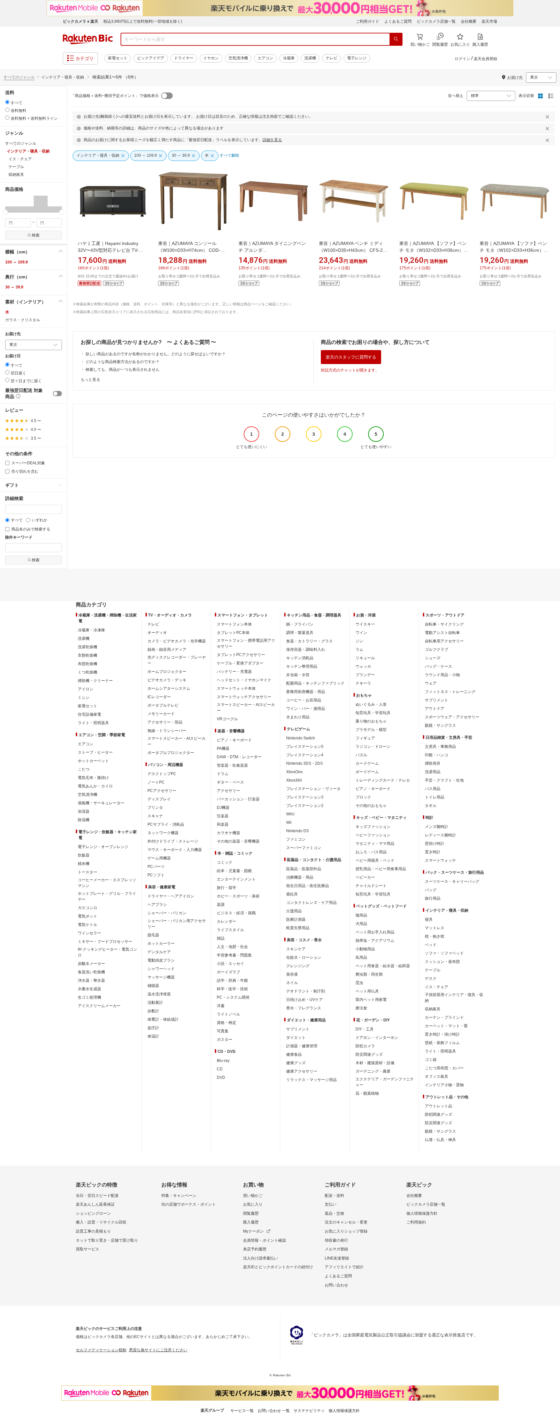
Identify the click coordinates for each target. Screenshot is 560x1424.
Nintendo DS (297, 831)
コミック (224, 862)
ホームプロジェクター (166, 671)
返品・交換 (334, 1213)
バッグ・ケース (438, 666)
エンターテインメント (236, 879)
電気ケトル (87, 924)
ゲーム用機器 (159, 858)
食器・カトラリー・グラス (309, 641)
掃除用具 (432, 763)
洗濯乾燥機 (87, 647)
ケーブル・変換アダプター (240, 663)
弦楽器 (222, 816)
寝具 (429, 919)
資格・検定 (226, 1022)
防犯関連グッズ (438, 1114)
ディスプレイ (159, 799)
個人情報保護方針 (422, 1213)
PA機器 (223, 748)
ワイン (361, 632)
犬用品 (361, 923)
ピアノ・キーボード (234, 740)
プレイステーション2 (304, 805)
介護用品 (294, 911)
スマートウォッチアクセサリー (244, 697)
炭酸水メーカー (91, 963)
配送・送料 (334, 1195)
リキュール (365, 658)
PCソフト (156, 875)
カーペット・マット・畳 (446, 1026)
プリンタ (155, 807)
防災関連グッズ (369, 1054)
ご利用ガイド (367, 21)
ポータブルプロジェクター (170, 752)
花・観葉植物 (367, 1093)
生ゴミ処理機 (89, 997)
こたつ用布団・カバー (444, 1068)
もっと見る (90, 379)
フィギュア (365, 738)
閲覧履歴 (251, 1213)
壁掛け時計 (434, 843)
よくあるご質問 (398, 21)
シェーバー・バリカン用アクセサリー (176, 924)
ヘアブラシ (157, 904)
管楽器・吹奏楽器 (232, 765)
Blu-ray (223, 1060)
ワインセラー (89, 933)
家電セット (117, 58)
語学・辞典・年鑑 (232, 980)
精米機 (83, 863)
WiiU (290, 814)
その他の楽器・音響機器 (238, 841)
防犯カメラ (365, 1046)
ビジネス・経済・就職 (236, 913)
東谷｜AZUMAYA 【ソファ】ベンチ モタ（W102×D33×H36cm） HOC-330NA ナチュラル (513, 250)
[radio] (7, 102)
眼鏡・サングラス (440, 725)
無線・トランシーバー (166, 730)
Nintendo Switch (300, 738)
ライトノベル (228, 1014)
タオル (431, 805)
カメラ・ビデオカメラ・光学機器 (176, 641)
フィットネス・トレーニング (450, 691)
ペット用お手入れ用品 (375, 932)
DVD (221, 1077)
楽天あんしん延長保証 (95, 1204)
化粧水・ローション (303, 957)
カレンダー (226, 921)
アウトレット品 (438, 1106)
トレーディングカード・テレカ (383, 780)
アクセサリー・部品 (164, 722)
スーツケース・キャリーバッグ (452, 881)
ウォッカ (363, 666)
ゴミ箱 (431, 1059)
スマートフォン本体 (234, 624)
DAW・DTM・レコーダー (239, 757)
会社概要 (468, 21)
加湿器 (83, 811)
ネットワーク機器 (163, 833)
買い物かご (252, 1195)
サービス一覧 (242, 1410)
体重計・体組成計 (163, 1019)
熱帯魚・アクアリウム (375, 940)
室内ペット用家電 (371, 999)
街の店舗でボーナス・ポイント (188, 1204)
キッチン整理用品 (301, 666)
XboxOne (294, 772)
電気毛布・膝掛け (93, 777)
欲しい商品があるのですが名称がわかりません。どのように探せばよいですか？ (156, 354)
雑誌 (221, 938)
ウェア (431, 683)
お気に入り (252, 1204)
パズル (361, 755)
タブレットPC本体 (233, 632)
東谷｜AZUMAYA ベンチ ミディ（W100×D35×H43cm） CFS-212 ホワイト (353, 250)
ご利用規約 (416, 1222)
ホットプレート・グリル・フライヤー (107, 896)
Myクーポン (253, 1231)
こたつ (83, 769)
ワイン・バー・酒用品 (305, 708)
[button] (12, 204)
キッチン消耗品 (299, 658)
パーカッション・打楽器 (238, 799)
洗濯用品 (432, 772)
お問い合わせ (336, 1285)
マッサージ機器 (161, 977)
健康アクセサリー (301, 1071)
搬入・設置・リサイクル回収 (101, 1222)
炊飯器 (83, 855)
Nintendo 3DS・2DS (304, 763)
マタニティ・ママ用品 (375, 843)
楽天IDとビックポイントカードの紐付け (278, 1267)
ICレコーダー (159, 697)
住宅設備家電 (89, 714)
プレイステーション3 (304, 797)
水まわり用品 (297, 717)
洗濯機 (310, 58)
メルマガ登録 (336, 1249)
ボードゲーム (367, 772)
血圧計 (153, 1028)
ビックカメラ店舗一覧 (436, 21)
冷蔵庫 (289, 58)
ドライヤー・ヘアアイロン (170, 896)
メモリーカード (161, 714)
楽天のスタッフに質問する (351, 357)
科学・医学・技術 (232, 989)
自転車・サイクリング (444, 624)
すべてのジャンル (19, 77)
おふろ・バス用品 (371, 852)
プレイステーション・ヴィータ (313, 788)
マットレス (434, 928)
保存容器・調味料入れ (305, 649)
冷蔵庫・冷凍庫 (91, 630)
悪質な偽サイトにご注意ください (158, 1350)
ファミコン (296, 839)
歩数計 (153, 1011)
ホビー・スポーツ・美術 (238, 896)
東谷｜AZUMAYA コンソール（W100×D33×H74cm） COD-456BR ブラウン (189, 250)
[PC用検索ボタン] (396, 39)
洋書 (221, 1006)
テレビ (331, 58)
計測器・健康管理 (301, 1046)
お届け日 (13, 356)
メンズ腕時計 (436, 826)
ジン (359, 641)
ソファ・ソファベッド (444, 953)
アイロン (85, 689)
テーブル (432, 970)
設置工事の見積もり (93, 1231)
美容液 (292, 974)
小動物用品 (365, 949)
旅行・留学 (226, 887)
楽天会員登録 (485, 58)
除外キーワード (18, 537)
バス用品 (432, 788)
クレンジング (297, 966)
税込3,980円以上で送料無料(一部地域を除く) (142, 21)
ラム (359, 649)
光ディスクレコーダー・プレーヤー (176, 660)
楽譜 (221, 904)
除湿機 (83, 820)
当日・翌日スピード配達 (97, 1195)
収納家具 (432, 1009)
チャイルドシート (371, 885)
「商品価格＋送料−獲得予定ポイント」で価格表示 (115, 95)
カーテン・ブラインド (444, 1017)
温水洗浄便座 (159, 994)
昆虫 (359, 982)
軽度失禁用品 (297, 928)
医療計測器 (296, 919)
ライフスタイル (230, 930)
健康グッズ (296, 1063)
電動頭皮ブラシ (161, 960)
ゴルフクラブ (436, 649)
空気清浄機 (238, 58)
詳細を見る (272, 140)
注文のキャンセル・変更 (346, 1222)
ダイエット (296, 1037)
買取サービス (87, 1249)
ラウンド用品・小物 (442, 675)
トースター (87, 872)
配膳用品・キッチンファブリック (315, 683)
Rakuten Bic (88, 39)
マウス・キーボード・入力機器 (174, 849)
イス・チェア (436, 987)
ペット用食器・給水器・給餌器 (383, 966)
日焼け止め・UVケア (304, 999)
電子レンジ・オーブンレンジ (103, 847)
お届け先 (13, 334)
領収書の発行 (336, 1240)
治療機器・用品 (299, 877)
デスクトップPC (161, 774)
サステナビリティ (309, 1410)
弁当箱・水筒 (297, 675)
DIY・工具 (365, 1029)
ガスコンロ (87, 908)
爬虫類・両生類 (369, 974)
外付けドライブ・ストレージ (172, 841)
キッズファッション (373, 826)
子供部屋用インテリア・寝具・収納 (454, 997)
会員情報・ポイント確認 (264, 1240)
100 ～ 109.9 (16, 262)
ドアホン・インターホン (377, 1037)
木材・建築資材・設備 (375, 1063)
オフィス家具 (436, 1076)
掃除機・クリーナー (95, 680)
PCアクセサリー (161, 790)
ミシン (83, 697)
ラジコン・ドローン (373, 746)
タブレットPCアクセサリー (241, 654)
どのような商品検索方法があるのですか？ (122, 361)
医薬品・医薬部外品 (303, 869)
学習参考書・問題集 (234, 955)
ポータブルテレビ (163, 705)
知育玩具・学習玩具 (373, 713)
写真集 (222, 1031)
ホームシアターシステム (168, 688)
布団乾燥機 (87, 664)
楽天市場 (489, 21)
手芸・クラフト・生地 (444, 780)
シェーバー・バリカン (166, 913)
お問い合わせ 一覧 (274, 1410)
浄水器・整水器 (91, 980)
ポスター (224, 1039)
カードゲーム (367, 763)
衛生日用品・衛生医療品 (307, 885)
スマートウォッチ (440, 860)
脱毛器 (153, 935)
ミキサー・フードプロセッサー (105, 941)
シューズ (432, 658)
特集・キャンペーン (178, 1195)
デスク (431, 978)
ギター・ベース (230, 782)
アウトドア (434, 708)
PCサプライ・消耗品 (165, 824)
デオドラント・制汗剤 (305, 991)
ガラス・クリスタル (22, 320)
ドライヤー (183, 58)
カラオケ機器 (228, 833)
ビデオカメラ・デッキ (166, 680)
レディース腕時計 (440, 835)
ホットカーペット (93, 761)
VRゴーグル (227, 719)
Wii (289, 822)
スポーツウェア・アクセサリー (452, 717)
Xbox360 (294, 780)
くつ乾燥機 (87, 672)
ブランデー (365, 675)
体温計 (153, 1036)
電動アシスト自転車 (442, 632)
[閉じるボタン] (548, 117)
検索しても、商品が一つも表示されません (122, 369)
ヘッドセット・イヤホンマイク (244, 680)
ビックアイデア (150, 58)
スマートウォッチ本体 (236, 688)
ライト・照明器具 (93, 723)
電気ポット (87, 916)
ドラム (222, 774)
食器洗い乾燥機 (91, 972)
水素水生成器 (89, 989)
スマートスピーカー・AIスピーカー (176, 741)
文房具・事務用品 (440, 746)
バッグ (431, 890)
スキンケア (296, 949)
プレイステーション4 (304, 755)
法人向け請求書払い (260, 1258)
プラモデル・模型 (371, 729)
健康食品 (294, 1054)
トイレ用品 (434, 797)
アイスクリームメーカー (99, 1006)
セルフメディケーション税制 (101, 1350)
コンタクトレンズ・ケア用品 (311, 902)
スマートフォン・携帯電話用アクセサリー (246, 643)
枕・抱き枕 (434, 936)
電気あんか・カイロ (95, 786)
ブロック (363, 797)
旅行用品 (432, 898)
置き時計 (432, 852)
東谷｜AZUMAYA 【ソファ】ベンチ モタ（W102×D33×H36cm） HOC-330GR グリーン (433, 250)
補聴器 (153, 985)
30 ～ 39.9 (14, 287)
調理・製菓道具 (299, 632)
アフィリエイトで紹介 (344, 1267)
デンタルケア (159, 952)
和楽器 (222, 824)
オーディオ (157, 632)
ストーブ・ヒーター (95, 752)
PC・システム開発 (233, 997)
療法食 (361, 1008)
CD (220, 1069)
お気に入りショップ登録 (346, 1231)
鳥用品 (361, 957)
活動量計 (155, 1002)
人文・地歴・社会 (232, 946)
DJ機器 (223, 807)
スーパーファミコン (303, 848)
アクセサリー (228, 790)
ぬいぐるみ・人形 (371, 704)
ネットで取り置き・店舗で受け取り (107, 1240)
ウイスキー (365, 624)
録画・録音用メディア (166, 649)
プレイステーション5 (304, 746)
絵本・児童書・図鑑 (234, 871)
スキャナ (155, 816)
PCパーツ (156, 866)
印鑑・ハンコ (436, 755)
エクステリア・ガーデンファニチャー (385, 1082)
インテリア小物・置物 (444, 1085)
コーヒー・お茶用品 (303, 700)
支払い (330, 1204)
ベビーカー (365, 877)
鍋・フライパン (299, 624)
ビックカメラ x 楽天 (80, 21)
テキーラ (363, 683)
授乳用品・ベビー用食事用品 (381, 869)
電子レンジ (357, 58)
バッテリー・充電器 (234, 671)
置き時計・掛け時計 (442, 1034)
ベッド (431, 945)
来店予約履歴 (254, 1249)
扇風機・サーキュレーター (101, 803)
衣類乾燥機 (87, 655)
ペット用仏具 (367, 991)
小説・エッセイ (230, 963)
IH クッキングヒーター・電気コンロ (107, 952)
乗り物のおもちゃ (371, 721)
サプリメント (297, 1029)
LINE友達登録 (337, 1258)
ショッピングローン (93, 1213)
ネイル (292, 982)
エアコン (265, 58)
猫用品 (361, 915)
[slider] (5, 212)
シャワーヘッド (161, 969)
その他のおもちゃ (371, 805)
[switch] (57, 393)
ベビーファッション (373, 835)
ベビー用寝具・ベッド (375, 860)
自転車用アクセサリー (444, 641)
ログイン (462, 58)
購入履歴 (251, 1222)
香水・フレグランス (303, 1008)
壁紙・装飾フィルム (442, 1043)
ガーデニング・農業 (373, 1071)
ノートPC (156, 782)
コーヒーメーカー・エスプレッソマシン (107, 883)
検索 (36, 235)
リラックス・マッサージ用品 (311, 1079)
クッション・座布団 (442, 961)
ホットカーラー (161, 943)
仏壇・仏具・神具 (440, 1140)
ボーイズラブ (228, 972)
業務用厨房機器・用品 (305, 691)
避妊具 (292, 894)
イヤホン (211, 58)
